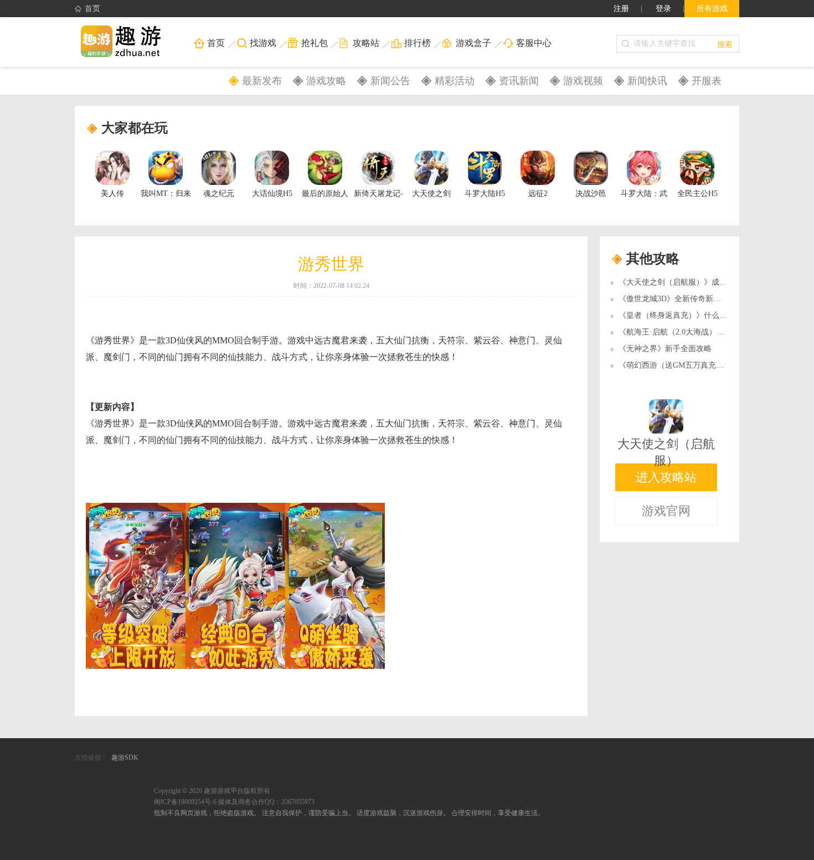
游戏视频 (583, 80)
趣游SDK (124, 757)
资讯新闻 (519, 80)
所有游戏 (712, 8)
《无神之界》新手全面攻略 (665, 348)
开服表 (707, 80)
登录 (663, 8)
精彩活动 (455, 80)
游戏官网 (666, 511)
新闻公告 (390, 80)
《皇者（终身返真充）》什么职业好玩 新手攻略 (701, 315)
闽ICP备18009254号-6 (185, 802)
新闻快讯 (647, 80)
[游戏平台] (127, 42)
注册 (621, 8)
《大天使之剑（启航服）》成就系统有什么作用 (700, 282)
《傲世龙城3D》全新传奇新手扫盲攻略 (685, 299)
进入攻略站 (666, 477)
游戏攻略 (326, 80)
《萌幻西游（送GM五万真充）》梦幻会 (687, 365)
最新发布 (262, 80)
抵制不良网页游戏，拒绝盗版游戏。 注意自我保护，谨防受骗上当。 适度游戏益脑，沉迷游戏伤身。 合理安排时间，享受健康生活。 (349, 813)
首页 (92, 8)
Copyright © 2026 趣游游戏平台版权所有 (212, 791)
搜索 (725, 43)
